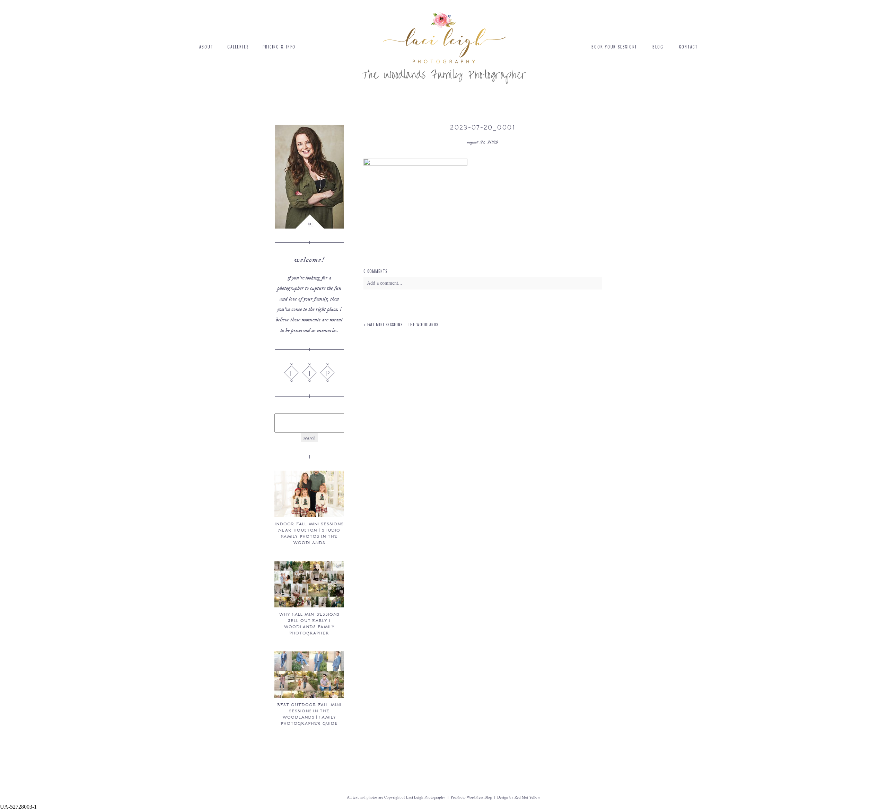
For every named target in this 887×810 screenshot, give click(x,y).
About (206, 47)
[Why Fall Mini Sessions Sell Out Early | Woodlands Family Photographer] (309, 584)
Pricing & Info (279, 47)
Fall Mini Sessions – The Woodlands (402, 324)
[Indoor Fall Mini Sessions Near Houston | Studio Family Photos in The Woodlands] (309, 494)
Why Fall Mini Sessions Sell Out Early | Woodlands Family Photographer (309, 623)
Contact (688, 47)
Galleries (238, 47)
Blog (658, 47)
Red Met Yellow (527, 797)
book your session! (614, 47)
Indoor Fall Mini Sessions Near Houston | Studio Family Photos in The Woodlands (309, 532)
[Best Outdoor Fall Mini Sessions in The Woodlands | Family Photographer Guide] (309, 674)
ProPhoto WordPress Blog (471, 797)
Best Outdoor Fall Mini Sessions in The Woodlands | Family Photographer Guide (309, 713)
